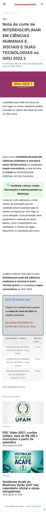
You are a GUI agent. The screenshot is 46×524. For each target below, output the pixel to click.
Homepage (7, 13)
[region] (22, 136)
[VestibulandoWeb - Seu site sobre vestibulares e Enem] (26, 4)
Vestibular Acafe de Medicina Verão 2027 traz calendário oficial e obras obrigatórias (21, 486)
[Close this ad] (44, 509)
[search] (42, 3)
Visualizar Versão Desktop (33, 506)
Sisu (16, 13)
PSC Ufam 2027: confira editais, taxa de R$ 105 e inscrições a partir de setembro (20, 437)
